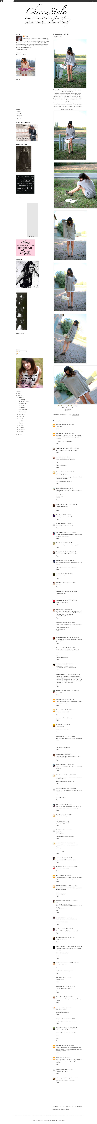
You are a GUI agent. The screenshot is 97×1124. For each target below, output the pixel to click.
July (20, 418)
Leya (57, 514)
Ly (56, 457)
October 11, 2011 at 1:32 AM (68, 736)
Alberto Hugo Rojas (60, 1078)
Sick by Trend (59, 788)
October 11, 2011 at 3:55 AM (65, 754)
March (20, 427)
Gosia (57, 542)
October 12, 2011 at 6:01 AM (67, 928)
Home (67, 1106)
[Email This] (72, 415)
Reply (57, 428)
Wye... (57, 875)
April (20, 425)
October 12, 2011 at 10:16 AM (65, 977)
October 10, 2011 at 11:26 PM (67, 709)
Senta (57, 804)
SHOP (57, 956)
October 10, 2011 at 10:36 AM (67, 471)
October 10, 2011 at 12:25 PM (69, 551)
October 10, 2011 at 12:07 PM (69, 532)
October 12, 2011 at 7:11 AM (68, 937)
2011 (19, 395)
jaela (57, 977)
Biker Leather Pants (23, 409)
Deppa (57, 488)
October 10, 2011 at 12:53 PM (65, 573)
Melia (57, 1069)
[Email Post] (70, 414)
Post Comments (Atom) (64, 1109)
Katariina (58, 424)
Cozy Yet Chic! (22, 405)
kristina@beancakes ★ (61, 674)
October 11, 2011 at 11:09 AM (71, 866)
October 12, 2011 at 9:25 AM (72, 962)
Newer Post (55, 1106)
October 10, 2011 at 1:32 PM (69, 582)
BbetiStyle (58, 523)
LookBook (19, 115)
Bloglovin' (19, 117)
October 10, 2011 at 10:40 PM (67, 699)
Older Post (79, 1106)
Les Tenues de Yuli (60, 900)
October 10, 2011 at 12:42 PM (68, 560)
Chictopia (19, 113)
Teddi (57, 609)
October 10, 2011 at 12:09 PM (65, 542)
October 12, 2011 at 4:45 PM (66, 996)
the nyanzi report (60, 600)
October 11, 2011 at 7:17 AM (65, 804)
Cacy (57, 829)
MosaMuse (58, 843)
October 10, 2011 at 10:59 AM (66, 488)
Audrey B (58, 699)
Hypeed (19, 118)
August (20, 416)
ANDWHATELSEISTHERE (62, 946)
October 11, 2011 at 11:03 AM (65, 857)
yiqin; (57, 573)
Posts (19, 351)
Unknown (58, 433)
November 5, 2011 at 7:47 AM (65, 1069)
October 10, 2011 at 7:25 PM (66, 664)
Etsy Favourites (22, 399)
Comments (20, 354)
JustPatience (59, 560)
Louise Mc (58, 764)
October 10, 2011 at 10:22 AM (64, 457)
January (20, 431)
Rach (57, 917)
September (21, 414)
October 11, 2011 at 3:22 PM (71, 900)
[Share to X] (75, 415)
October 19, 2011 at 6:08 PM (67, 1045)
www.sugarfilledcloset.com (62, 922)
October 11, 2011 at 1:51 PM (71, 885)
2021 (19, 393)
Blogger (63, 1120)
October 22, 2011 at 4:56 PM (65, 1057)
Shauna (58, 664)
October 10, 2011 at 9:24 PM (73, 690)
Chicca (26, 36)
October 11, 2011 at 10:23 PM (65, 917)
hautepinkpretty (60, 591)
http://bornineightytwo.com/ (62, 657)
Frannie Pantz (59, 551)
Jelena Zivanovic (60, 775)
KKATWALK (59, 582)
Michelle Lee (59, 937)
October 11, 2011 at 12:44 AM (63, 724)
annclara (58, 928)
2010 (19, 434)
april (57, 1007)
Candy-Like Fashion (23, 403)
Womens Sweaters (22, 411)
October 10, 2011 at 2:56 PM (71, 600)
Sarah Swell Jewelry (60, 448)
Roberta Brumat (60, 1027)
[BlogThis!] (74, 415)
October (21, 397)
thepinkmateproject (60, 962)
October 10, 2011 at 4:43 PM (68, 647)
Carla (57, 814)
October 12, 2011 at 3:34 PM (68, 986)
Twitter (18, 111)
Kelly (57, 1057)
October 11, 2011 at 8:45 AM (65, 829)
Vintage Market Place (61, 690)
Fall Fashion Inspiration (24, 401)
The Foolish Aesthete (61, 637)
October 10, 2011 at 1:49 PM (70, 591)
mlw (57, 857)
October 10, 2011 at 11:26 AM (67, 523)
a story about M (60, 504)
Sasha (57, 754)
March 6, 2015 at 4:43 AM (71, 1078)
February (21, 429)
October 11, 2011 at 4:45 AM (70, 775)
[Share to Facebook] (76, 415)
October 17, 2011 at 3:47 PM (70, 1027)
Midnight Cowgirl (60, 866)
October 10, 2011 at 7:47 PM (73, 674)
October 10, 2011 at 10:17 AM (72, 448)
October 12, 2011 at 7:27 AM (75, 946)
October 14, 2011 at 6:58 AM (68, 1018)
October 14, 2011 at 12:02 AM (65, 1007)
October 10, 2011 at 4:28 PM (68, 622)
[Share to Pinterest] (78, 415)
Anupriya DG (59, 532)
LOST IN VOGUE (60, 885)
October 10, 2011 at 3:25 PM (65, 609)
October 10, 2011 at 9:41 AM (67, 424)
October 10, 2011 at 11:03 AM (70, 504)
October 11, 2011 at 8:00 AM (65, 814)
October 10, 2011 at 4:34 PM (72, 637)
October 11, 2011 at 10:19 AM (68, 843)
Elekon (57, 996)
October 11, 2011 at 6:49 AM (69, 788)
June (20, 420)
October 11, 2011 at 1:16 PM (66, 875)
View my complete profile (21, 49)
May (20, 423)
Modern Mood (22, 407)
